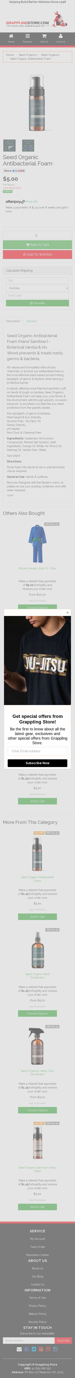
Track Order (37, 1246)
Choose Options (37, 607)
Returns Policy (38, 1313)
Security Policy (37, 1321)
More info (31, 201)
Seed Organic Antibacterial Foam (30, 58)
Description (13, 321)
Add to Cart (39, 245)
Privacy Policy (37, 1305)
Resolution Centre (37, 1254)
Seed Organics (28, 54)
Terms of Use (37, 1297)
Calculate (38, 303)
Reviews (32, 321)
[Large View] (9, 145)
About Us (37, 1268)
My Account (37, 1238)
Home (10, 54)
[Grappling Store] (37, 18)
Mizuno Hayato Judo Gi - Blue (37, 568)
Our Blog (37, 1276)
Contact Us (37, 1284)
